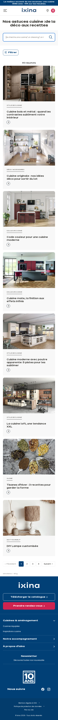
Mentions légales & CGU (27, 703)
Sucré (9, 478)
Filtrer (12, 52)
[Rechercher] (51, 37)
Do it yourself (13, 539)
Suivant (47, 564)
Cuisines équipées (11, 626)
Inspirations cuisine (12, 631)
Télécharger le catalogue (28, 597)
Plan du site (29, 710)
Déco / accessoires (15, 169)
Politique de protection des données (28, 706)
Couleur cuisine (14, 230)
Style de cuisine (14, 105)
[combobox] (29, 37)
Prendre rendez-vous (28, 606)
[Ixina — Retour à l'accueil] (29, 10)
